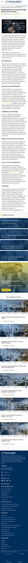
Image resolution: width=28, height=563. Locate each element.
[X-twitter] (10, 480)
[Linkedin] (2, 480)
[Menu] (2, 2)
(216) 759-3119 (7, 475)
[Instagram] (7, 480)
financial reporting (6, 103)
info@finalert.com (7, 472)
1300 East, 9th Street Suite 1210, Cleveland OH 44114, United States (8, 468)
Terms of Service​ (7, 553)
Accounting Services (10, 6)
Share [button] (18, 14)
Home (2, 6)
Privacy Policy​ (21, 553)
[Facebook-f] (5, 480)
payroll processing (14, 172)
